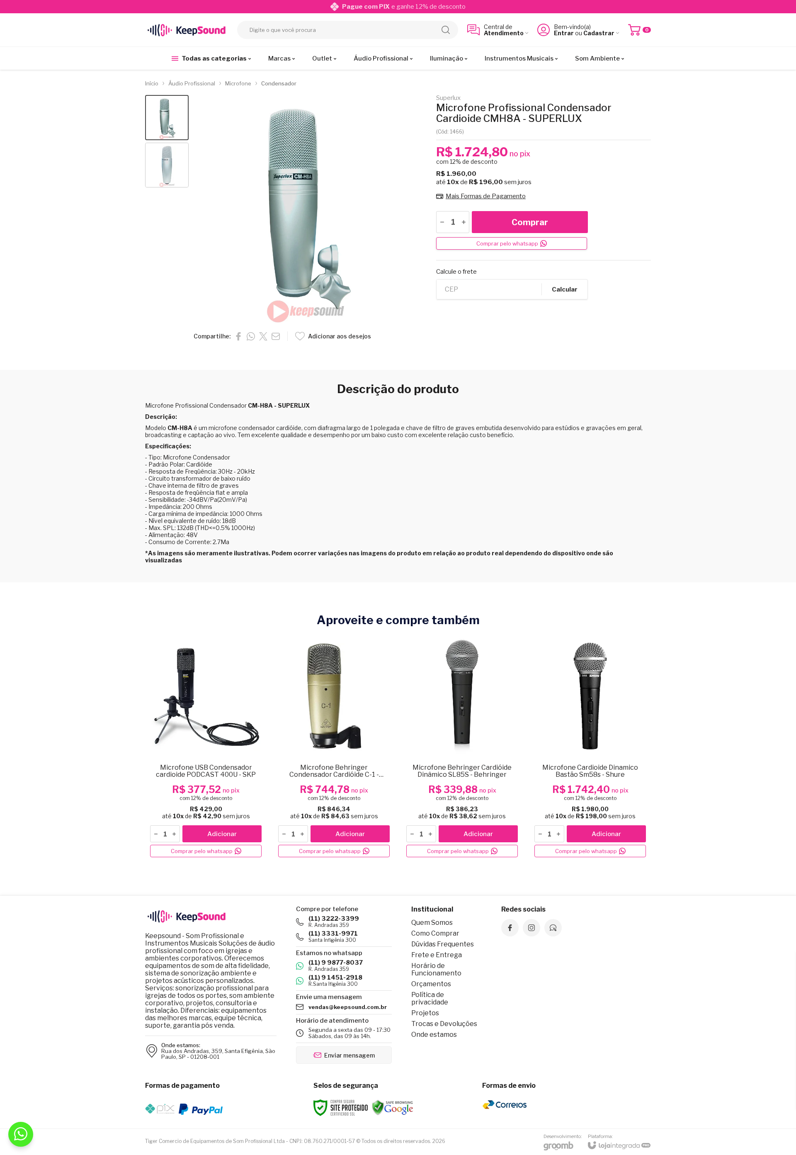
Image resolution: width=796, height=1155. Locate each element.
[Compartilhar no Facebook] (238, 336)
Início (151, 83)
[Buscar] (445, 30)
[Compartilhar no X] (263, 336)
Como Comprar (435, 933)
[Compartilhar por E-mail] (276, 336)
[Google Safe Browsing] (392, 1107)
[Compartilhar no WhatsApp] (251, 336)
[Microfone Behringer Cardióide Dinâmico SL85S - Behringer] (462, 747)
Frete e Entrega (436, 955)
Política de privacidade (429, 998)
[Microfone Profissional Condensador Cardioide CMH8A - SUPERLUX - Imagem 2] (167, 165)
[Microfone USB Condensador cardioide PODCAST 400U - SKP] (206, 747)
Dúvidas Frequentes (442, 944)
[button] (167, 117)
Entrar (564, 33)
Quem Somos (432, 922)
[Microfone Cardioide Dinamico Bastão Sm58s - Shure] (590, 747)
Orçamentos (431, 984)
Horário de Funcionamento (436, 969)
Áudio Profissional (191, 83)
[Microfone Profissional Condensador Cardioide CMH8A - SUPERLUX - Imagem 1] (167, 117)
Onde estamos (434, 1034)
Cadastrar (598, 33)
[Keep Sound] (186, 30)
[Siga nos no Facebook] (510, 927)
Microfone (238, 83)
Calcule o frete (456, 272)
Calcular (565, 289)
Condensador (278, 83)
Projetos (425, 1013)
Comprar (530, 222)
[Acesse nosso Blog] (553, 927)
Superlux (448, 98)
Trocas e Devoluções (444, 1024)
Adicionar (222, 834)
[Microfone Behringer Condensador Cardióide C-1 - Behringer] (334, 747)
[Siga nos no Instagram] (531, 927)
